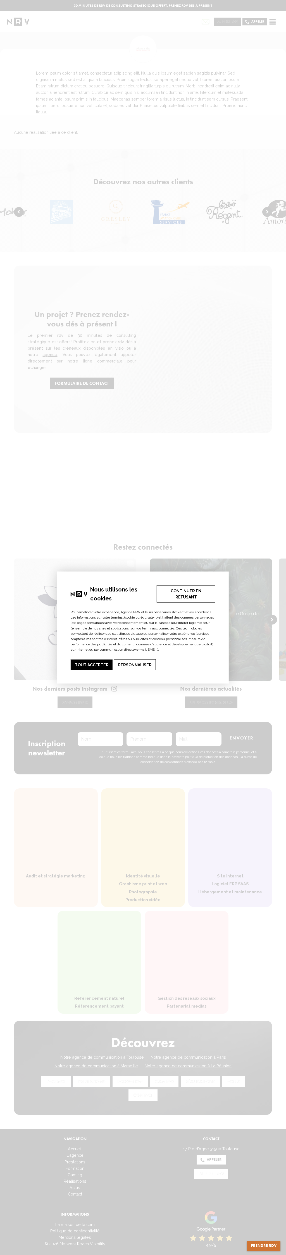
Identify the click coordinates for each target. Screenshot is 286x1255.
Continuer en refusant (186, 593)
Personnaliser (135, 664)
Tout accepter (92, 664)
